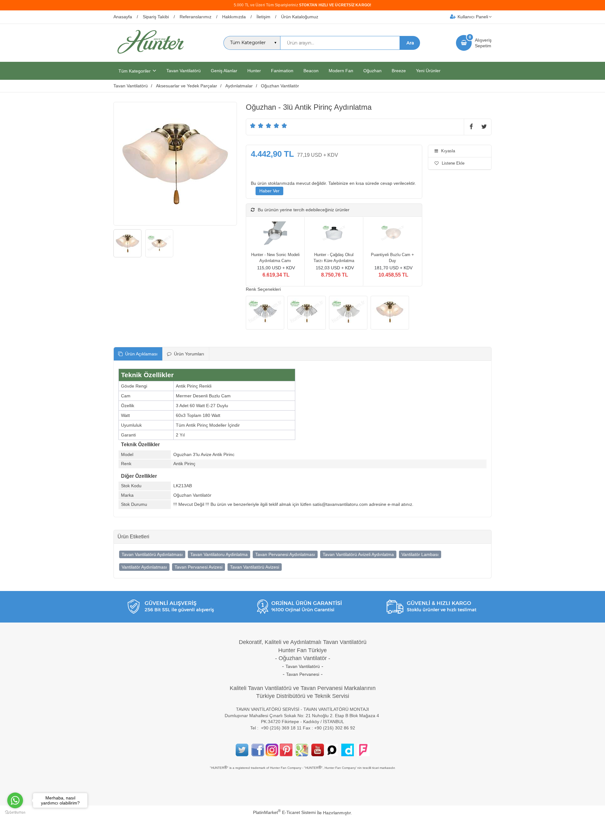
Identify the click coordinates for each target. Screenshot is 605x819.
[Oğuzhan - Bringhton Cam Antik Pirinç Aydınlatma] (348, 313)
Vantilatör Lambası (420, 554)
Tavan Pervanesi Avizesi (198, 567)
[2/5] (257, 125)
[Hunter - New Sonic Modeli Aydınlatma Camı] (275, 234)
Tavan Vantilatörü (302, 666)
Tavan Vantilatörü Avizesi (254, 567)
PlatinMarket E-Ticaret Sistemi (284, 812)
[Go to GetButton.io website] (15, 812)
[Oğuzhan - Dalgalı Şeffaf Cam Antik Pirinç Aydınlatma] (306, 313)
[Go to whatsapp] (15, 800)
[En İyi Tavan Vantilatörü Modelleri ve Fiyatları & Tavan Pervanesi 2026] (150, 56)
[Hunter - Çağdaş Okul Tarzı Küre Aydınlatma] (333, 234)
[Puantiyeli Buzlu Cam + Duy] (392, 234)
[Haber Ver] (269, 191)
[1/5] (253, 125)
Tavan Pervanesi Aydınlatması (285, 554)
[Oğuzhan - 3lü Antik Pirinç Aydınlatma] (390, 313)
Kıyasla (448, 151)
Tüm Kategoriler (134, 70)
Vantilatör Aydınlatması (144, 567)
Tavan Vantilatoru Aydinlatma (219, 554)
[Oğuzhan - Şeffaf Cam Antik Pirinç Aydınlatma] (265, 313)
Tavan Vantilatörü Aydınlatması (152, 554)
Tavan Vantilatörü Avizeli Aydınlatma (358, 554)
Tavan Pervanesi (302, 674)
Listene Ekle (453, 163)
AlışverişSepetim (483, 43)
